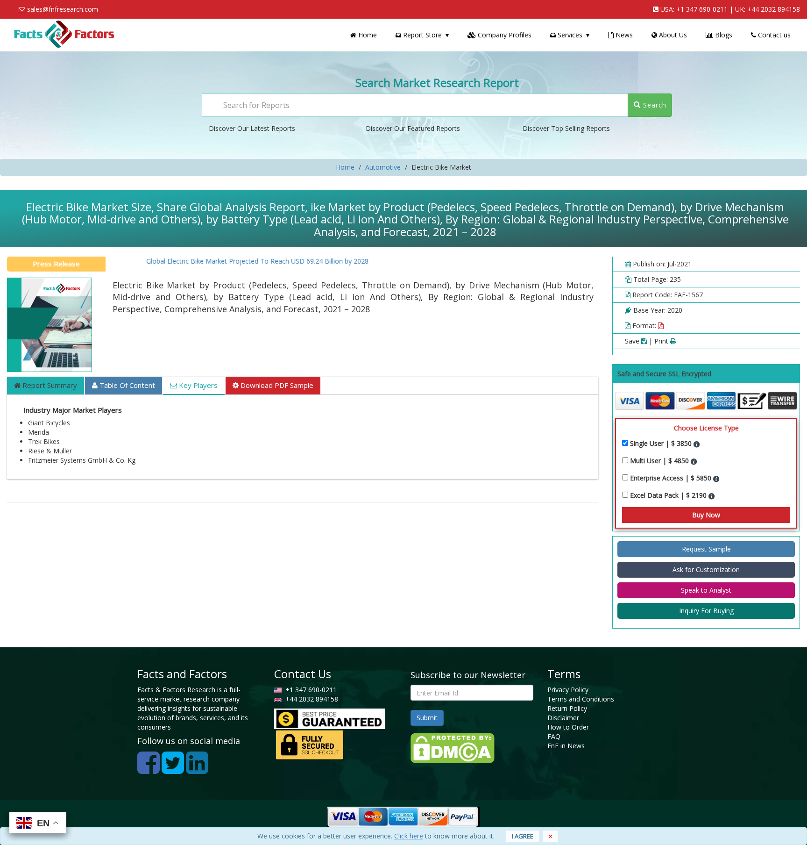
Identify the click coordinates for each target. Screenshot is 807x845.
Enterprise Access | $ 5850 (671, 477)
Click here (408, 835)
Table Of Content (126, 385)
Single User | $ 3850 (662, 443)
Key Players (197, 385)
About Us (672, 34)
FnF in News (566, 745)
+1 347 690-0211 (702, 9)
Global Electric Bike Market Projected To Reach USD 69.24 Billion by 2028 (240, 261)
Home (366, 34)
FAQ (553, 736)
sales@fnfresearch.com (62, 9)
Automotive (383, 167)
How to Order (568, 727)
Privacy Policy (567, 689)
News (623, 34)
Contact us (773, 34)
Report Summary (49, 385)
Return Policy (567, 708)
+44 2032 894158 (773, 9)
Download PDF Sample (276, 385)
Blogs (722, 34)
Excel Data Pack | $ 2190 (669, 495)
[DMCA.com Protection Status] (453, 747)
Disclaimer (563, 717)
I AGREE (522, 836)
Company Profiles (503, 34)
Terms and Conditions (580, 699)
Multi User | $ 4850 (660, 460)
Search (653, 104)
